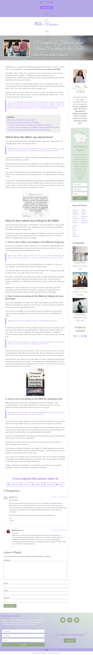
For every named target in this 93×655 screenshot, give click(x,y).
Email (6, 590)
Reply (10, 523)
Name (6, 583)
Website (6, 598)
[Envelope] (51, 2)
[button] (46, 14)
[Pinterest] (48, 2)
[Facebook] (41, 2)
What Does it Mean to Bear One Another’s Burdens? (85, 216)
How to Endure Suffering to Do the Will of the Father (76, 216)
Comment (7, 560)
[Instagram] (44, 2)
